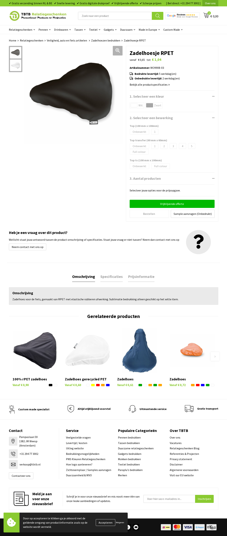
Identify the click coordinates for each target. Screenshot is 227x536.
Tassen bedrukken (129, 443)
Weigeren (120, 522)
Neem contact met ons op (27, 247)
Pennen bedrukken (129, 437)
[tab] (83, 276)
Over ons (210, 3)
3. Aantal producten (145, 178)
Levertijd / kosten (76, 443)
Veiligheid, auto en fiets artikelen (67, 40)
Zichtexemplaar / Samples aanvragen (88, 470)
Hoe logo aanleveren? (79, 464)
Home (12, 40)
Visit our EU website (182, 475)
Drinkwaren (61, 29)
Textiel (93, 29)
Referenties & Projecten (184, 454)
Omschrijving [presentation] (83, 276)
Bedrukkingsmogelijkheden (82, 454)
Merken (122, 475)
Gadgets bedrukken (129, 454)
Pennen (43, 29)
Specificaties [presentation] (111, 276)
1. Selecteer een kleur (147, 96)
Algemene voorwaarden (184, 470)
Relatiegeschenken (20, 29)
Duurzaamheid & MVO (79, 475)
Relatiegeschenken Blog (185, 448)
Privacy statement (181, 459)
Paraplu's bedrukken (130, 470)
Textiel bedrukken (129, 464)
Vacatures (176, 443)
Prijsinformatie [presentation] (141, 276)
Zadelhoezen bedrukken (105, 40)
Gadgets (109, 29)
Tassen (78, 29)
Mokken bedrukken (129, 459)
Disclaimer (176, 464)
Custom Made (171, 29)
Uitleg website (75, 448)
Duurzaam (126, 29)
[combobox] (115, 16)
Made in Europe (148, 29)
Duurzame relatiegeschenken (136, 448)
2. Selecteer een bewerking (151, 118)
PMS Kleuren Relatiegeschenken (85, 459)
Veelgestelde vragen (78, 437)
